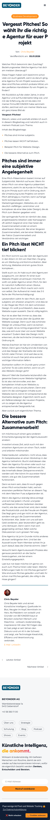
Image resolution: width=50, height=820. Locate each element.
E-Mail (7, 644)
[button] (45, 5)
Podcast (38, 729)
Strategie (25, 723)
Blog (23, 729)
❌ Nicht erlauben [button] (13, 815)
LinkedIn (16, 644)
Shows (7, 735)
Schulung (9, 729)
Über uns (8, 723)
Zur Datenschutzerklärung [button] (14, 809)
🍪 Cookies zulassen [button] (36, 815)
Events (21, 735)
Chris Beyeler (27, 52)
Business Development (25, 16)
